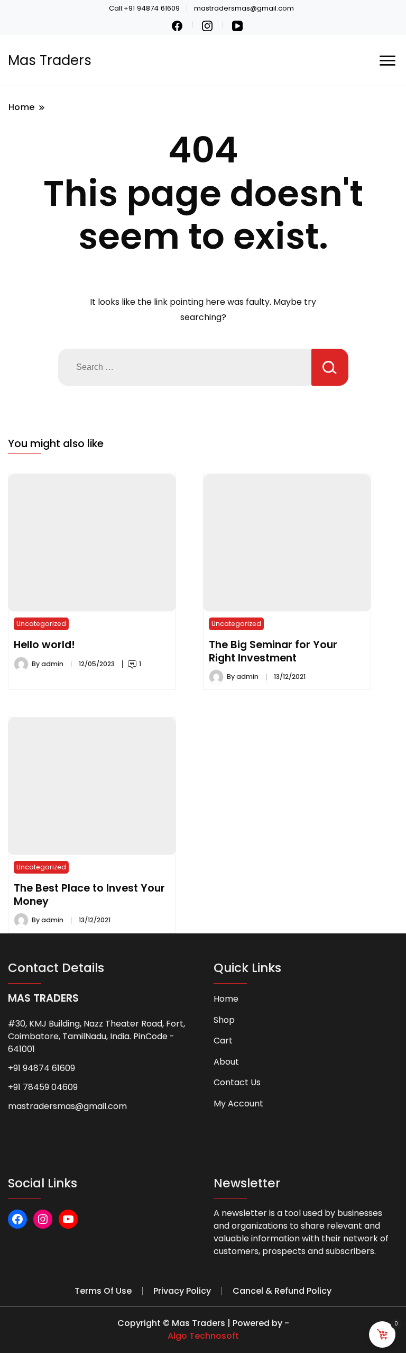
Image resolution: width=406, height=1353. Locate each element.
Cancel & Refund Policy (282, 1291)
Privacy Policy (182, 1291)
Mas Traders (49, 60)
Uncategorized (41, 623)
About (226, 1062)
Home (226, 999)
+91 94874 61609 (41, 1068)
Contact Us (237, 1082)
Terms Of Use (103, 1291)
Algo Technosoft (203, 1336)
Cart (223, 1040)
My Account (238, 1103)
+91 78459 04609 (43, 1087)
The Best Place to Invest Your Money (89, 894)
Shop (224, 1020)
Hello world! (44, 644)
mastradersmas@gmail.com (67, 1106)
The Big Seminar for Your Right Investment (273, 651)
